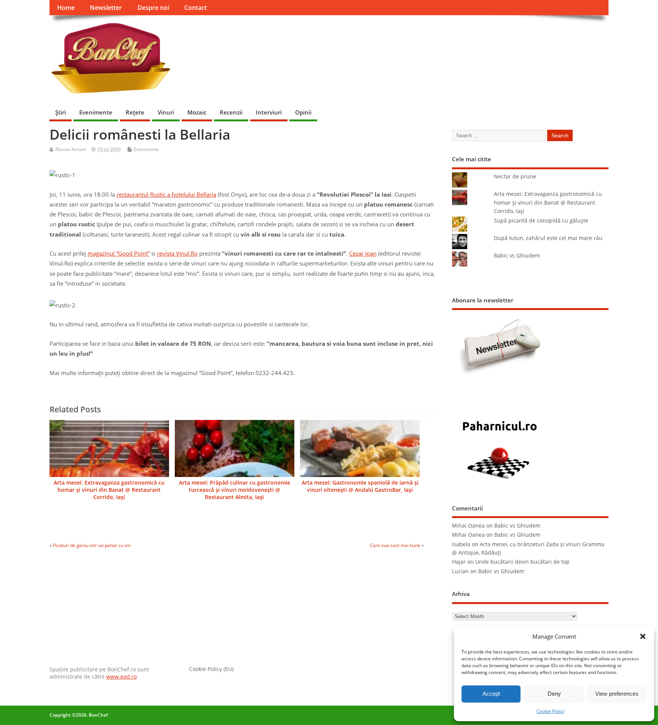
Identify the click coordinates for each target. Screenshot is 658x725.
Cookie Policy (550, 711)
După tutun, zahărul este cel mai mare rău (548, 238)
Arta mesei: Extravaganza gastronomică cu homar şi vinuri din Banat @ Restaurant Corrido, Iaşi (109, 490)
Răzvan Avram (70, 149)
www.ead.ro (121, 676)
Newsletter (106, 7)
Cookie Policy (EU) (211, 669)
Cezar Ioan (363, 253)
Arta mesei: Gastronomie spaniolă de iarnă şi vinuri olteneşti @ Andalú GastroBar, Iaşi (360, 486)
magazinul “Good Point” (119, 253)
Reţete (135, 112)
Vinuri (166, 112)
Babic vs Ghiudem (517, 255)
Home (66, 7)
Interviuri (269, 112)
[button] (643, 636)
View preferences (617, 693)
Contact (195, 7)
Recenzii (231, 112)
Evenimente (95, 112)
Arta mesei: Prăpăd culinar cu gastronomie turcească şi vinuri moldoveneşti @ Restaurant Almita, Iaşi (234, 490)
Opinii (303, 112)
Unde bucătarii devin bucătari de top (522, 561)
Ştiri (60, 112)
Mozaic (196, 112)
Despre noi (153, 7)
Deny (554, 693)
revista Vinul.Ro (177, 253)
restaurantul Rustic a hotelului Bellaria (166, 194)
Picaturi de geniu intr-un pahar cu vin (92, 545)
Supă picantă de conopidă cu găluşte (541, 220)
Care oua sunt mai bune (395, 545)
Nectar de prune (515, 176)
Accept (491, 693)
